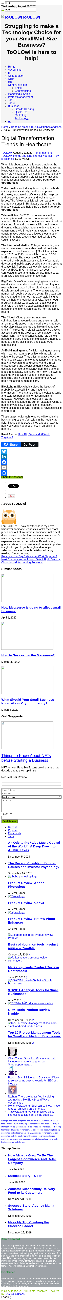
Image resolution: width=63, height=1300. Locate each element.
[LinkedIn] (31, 456)
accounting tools (50, 1130)
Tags (11, 836)
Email (18, 87)
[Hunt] (2, 3)
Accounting (15, 69)
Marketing (21, 115)
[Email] (31, 467)
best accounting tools (17, 1121)
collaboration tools (21, 1133)
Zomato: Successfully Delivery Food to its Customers (31, 1190)
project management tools (47, 1133)
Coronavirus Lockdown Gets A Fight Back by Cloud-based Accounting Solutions (30, 561)
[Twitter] (31, 451)
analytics (33, 1133)
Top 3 (11, 103)
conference (42, 1136)
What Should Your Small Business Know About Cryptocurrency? (27, 701)
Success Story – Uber (24, 1176)
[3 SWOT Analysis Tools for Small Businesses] (35, 983)
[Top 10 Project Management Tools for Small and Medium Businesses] (35, 1026)
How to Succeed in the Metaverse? (28, 655)
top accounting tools (21, 1127)
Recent (12, 827)
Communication (17, 84)
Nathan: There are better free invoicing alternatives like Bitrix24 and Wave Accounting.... (31, 1099)
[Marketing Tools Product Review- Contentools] (35, 960)
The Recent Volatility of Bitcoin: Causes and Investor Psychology (33, 865)
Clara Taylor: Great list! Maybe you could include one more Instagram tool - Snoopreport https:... (32, 1061)
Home (11, 66)
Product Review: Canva (26, 903)
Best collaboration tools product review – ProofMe (33, 946)
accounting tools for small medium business (19, 1136)
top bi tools (53, 1139)
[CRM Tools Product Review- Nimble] (30, 1003)
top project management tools (32, 1124)
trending (57, 1127)
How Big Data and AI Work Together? (29, 556)
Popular (12, 830)
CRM (11, 78)
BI (9, 72)
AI (9, 121)
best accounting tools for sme (13, 1142)
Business (13, 106)
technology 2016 (8, 1130)
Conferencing (23, 90)
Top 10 (12, 100)
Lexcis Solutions (15, 1294)
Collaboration (16, 75)
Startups (4, 1121)
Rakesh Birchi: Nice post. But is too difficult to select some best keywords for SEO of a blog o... (33, 1080)
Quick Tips (21, 112)
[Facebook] (31, 462)
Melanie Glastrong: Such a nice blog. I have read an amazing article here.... (34, 1107)
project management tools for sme (29, 1130)
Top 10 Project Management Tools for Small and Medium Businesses (34, 1034)
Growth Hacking (24, 109)
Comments (14, 833)
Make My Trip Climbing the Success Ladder (28, 1224)
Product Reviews (13, 1124)
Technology (22, 118)
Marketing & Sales (19, 93)
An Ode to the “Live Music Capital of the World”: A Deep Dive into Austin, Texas (34, 846)
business (49, 1124)
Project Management (20, 97)
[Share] (31, 473)
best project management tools (39, 1121)
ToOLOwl (7, 152)
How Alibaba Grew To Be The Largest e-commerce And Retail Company (32, 1159)
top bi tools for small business (42, 1127)
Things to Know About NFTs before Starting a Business (26, 758)
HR (10, 81)
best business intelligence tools (35, 1139)
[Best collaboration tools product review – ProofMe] (35, 937)
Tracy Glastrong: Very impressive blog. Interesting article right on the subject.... (31, 1113)
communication (16, 1139)
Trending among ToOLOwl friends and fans (36, 127)
